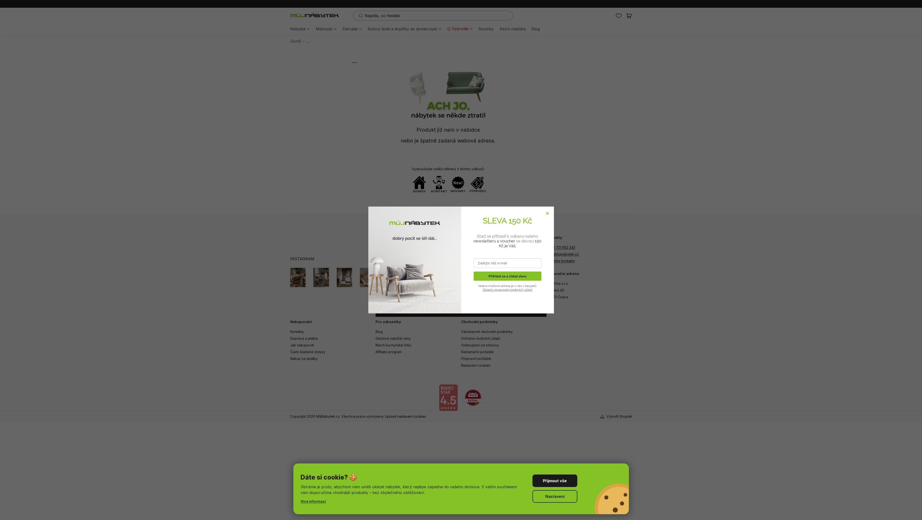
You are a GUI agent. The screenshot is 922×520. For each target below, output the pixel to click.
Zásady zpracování (496, 290)
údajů (528, 290)
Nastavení (555, 496)
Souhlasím (554, 480)
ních (520, 290)
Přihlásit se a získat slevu (507, 276)
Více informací (313, 501)
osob (513, 290)
